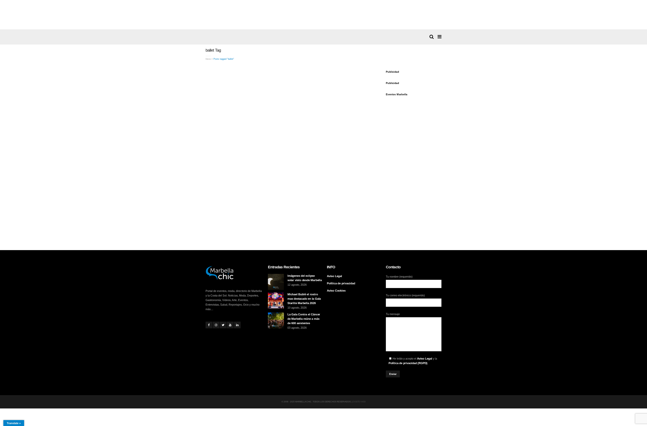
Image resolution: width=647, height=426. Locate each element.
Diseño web (359, 402)
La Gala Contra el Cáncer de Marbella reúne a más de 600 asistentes (303, 319)
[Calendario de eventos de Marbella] (413, 110)
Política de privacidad (341, 283)
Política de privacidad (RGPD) (408, 363)
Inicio (208, 59)
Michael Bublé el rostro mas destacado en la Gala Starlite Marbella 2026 (304, 299)
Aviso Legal (334, 276)
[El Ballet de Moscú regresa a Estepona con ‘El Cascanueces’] (247, 132)
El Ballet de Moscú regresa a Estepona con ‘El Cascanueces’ (238, 196)
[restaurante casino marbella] (323, 14)
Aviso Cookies (336, 290)
